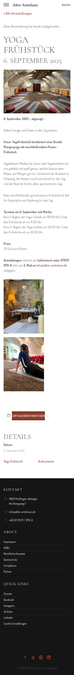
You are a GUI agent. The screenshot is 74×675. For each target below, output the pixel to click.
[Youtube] (33, 657)
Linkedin (8, 617)
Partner (8, 571)
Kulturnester (46, 461)
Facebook (9, 600)
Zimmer (8, 594)
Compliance (10, 565)
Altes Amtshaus (25, 5)
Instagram (9, 606)
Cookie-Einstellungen (15, 623)
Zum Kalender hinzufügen (28, 416)
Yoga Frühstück (13, 461)
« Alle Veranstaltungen (18, 13)
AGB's (7, 548)
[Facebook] (25, 657)
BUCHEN (66, 5)
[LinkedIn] (49, 657)
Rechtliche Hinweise (14, 554)
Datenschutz (10, 559)
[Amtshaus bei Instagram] (41, 657)
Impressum (10, 542)
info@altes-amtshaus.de (51, 265)
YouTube (8, 611)
